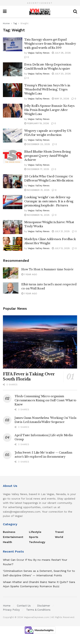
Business (9, 531)
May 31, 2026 (61, 98)
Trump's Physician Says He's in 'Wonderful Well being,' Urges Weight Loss (47, 89)
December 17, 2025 (37, 169)
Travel (59, 531)
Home (6, 23)
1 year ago (30, 274)
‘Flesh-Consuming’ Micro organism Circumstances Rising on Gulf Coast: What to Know (45, 400)
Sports (33, 537)
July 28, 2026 (62, 52)
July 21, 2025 (62, 231)
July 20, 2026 (62, 73)
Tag (15, 23)
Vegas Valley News (39, 52)
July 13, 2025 (62, 248)
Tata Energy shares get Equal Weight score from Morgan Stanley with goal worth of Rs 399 (50, 44)
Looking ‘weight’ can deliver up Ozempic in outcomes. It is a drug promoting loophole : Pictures (48, 201)
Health (7, 542)
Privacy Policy (11, 609)
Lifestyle (35, 531)
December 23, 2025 (38, 144)
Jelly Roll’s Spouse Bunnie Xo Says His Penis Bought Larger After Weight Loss (49, 110)
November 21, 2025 (38, 190)
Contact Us (24, 605)
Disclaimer (43, 605)
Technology (37, 542)
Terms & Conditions (38, 609)
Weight (24, 23)
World (59, 537)
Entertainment (13, 537)
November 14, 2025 (38, 215)
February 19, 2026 (37, 123)
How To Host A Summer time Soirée (47, 269)
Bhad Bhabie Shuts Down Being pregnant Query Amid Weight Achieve (47, 156)
